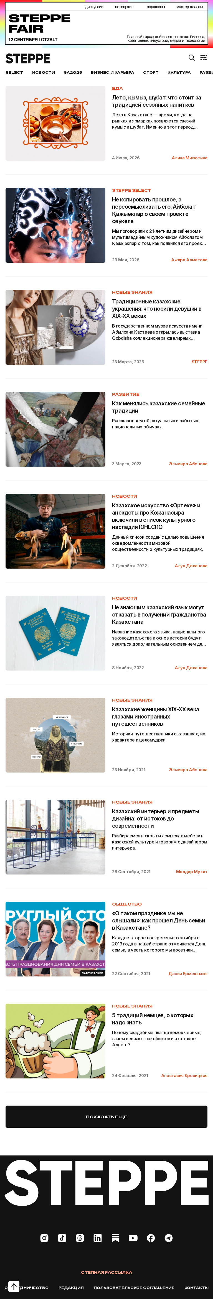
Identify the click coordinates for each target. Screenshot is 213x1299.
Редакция (71, 1288)
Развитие (126, 394)
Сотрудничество (26, 1288)
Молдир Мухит (191, 871)
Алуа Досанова (191, 565)
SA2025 (73, 72)
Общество (127, 904)
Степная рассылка (106, 1272)
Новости (43, 72)
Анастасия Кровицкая (184, 1075)
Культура (179, 72)
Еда (117, 88)
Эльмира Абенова (188, 463)
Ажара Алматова (189, 259)
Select (14, 72)
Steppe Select (131, 190)
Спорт (151, 72)
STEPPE (199, 361)
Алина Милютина (189, 157)
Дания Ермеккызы (187, 973)
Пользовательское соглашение (134, 1288)
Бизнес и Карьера (112, 72)
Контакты (196, 1288)
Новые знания (132, 292)
